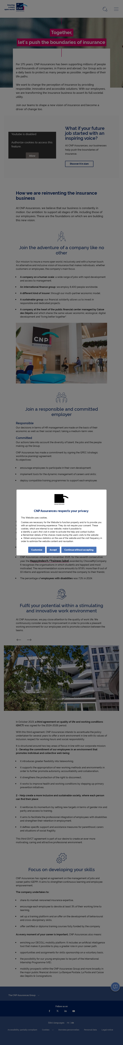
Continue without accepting (78, 549)
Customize (36, 549)
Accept (53, 549)
